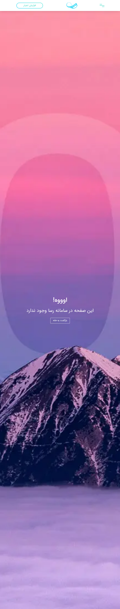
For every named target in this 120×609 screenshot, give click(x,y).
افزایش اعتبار (29, 5)
